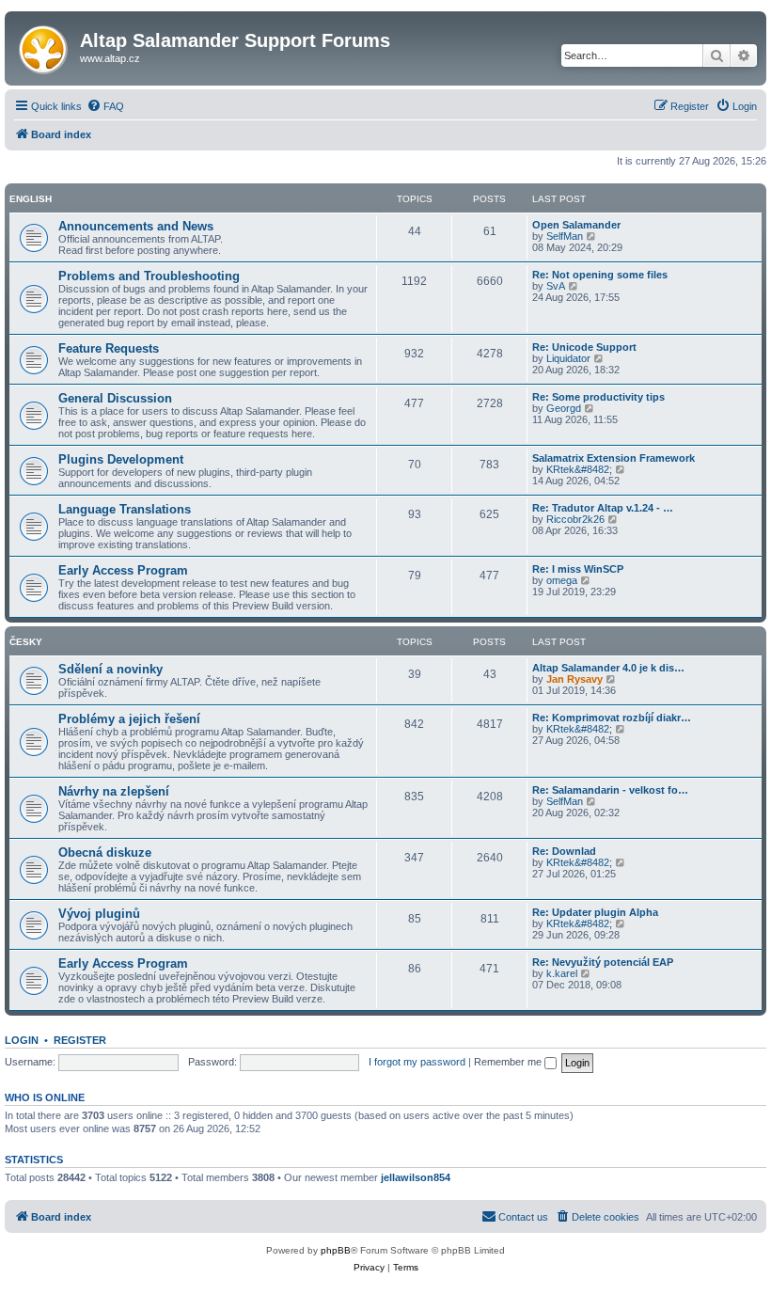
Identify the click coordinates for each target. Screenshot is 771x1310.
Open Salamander (576, 224)
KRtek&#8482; (579, 469)
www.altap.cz (110, 58)
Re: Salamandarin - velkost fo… (610, 790)
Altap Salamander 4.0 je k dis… (608, 667)
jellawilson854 (415, 1177)
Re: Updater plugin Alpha (595, 912)
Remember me (509, 1061)
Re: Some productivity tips (598, 396)
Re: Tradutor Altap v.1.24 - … (602, 507)
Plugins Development (120, 459)
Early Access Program (123, 570)
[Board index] (44, 46)
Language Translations (124, 509)
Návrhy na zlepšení (113, 791)
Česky (25, 642)
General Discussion (115, 398)
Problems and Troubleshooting (149, 276)
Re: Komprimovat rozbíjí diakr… (611, 717)
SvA (555, 286)
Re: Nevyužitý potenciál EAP (602, 962)
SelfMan (564, 236)
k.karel (561, 973)
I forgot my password (417, 1061)
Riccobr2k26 (575, 519)
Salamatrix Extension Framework (613, 458)
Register (80, 1040)
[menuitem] (105, 106)
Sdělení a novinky (110, 669)
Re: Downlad (564, 851)
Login (22, 1040)
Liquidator (568, 358)
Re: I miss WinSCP (577, 569)
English (30, 199)
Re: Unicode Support (584, 347)
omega (561, 580)
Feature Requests (108, 348)
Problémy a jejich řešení (129, 719)
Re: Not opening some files (600, 274)
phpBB (336, 1250)
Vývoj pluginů (99, 914)
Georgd (563, 408)
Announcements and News (135, 226)
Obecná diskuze (104, 852)
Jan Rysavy (574, 679)
